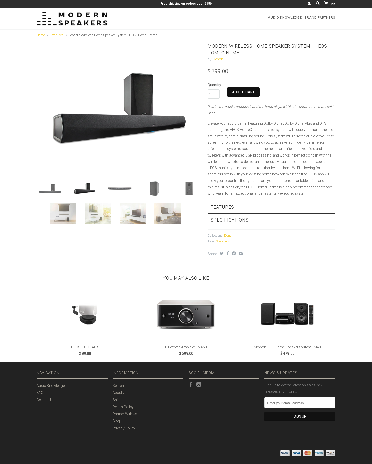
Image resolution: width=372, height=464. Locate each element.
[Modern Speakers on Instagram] (198, 384)
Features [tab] (221, 207)
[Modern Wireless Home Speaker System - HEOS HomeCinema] (119, 107)
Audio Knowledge (285, 17)
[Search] (318, 3)
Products (57, 35)
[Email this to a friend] (240, 253)
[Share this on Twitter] (221, 253)
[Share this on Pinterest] (233, 253)
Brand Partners (320, 17)
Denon (218, 59)
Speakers (223, 241)
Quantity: (215, 85)
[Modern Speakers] (72, 19)
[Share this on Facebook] (227, 253)
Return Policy (123, 407)
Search (118, 386)
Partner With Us (125, 414)
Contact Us (45, 400)
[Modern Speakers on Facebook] (191, 384)
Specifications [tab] (228, 220)
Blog (116, 421)
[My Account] (309, 3)
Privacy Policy (124, 428)
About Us (120, 393)
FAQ (40, 393)
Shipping (120, 400)
